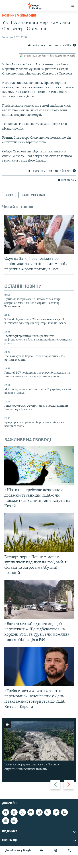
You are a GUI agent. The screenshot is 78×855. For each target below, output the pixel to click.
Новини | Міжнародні (19, 15)
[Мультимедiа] (41, 850)
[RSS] (64, 812)
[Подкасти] (55, 850)
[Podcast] (5, 820)
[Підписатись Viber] (47, 812)
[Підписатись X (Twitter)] (22, 812)
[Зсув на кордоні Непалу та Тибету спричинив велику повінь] (39, 741)
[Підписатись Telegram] (56, 812)
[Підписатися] (14, 820)
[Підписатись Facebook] (5, 812)
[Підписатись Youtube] (30, 812)
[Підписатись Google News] (14, 812)
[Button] (36, 45)
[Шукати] (69, 850)
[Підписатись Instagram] (39, 812)
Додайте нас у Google (18, 850)
